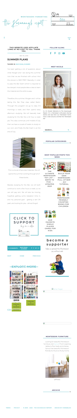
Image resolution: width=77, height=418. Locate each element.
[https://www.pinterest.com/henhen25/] (55, 53)
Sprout (56, 344)
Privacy (17, 407)
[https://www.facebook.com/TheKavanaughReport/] (50, 53)
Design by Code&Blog (63, 407)
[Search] (68, 130)
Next (9, 256)
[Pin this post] (31, 248)
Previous (36, 256)
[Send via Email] (38, 248)
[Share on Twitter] (35, 248)
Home (22, 256)
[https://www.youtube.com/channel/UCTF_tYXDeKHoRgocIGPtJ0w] (63, 53)
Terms (8, 407)
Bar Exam (19, 64)
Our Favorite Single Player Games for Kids (50, 225)
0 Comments (13, 248)
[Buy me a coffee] (23, 224)
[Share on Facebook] (33, 248)
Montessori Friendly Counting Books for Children (63, 202)
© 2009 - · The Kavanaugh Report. (37, 407)
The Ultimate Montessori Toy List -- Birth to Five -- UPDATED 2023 (50, 179)
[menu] (4, 37)
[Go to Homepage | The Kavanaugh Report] (38, 31)
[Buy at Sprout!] (57, 377)
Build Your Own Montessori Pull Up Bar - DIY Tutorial (64, 179)
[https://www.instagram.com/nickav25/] (59, 53)
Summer (27, 64)
